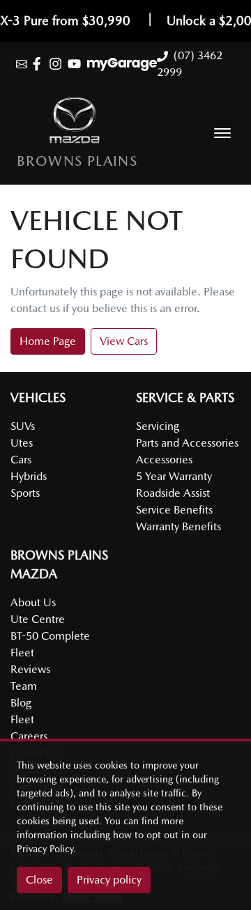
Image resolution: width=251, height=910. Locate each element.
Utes (21, 442)
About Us (33, 602)
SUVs (22, 426)
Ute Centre (37, 619)
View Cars (124, 341)
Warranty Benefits (178, 526)
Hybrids (28, 476)
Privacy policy (109, 879)
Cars (20, 459)
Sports (25, 493)
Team (23, 686)
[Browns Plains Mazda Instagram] (58, 63)
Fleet (22, 719)
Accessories (164, 459)
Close (39, 879)
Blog (20, 702)
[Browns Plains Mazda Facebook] (39, 63)
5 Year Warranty (174, 476)
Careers (28, 736)
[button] (222, 133)
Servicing (157, 426)
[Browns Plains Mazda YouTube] (77, 63)
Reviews (30, 669)
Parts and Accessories (187, 442)
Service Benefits (174, 509)
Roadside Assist (173, 493)
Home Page (48, 341)
